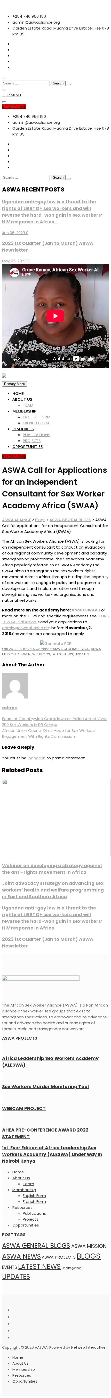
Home (18, 393)
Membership (24, 411)
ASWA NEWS (27, 654)
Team (28, 405)
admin (10, 708)
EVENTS (9, 1267)
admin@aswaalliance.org (26, 627)
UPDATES (82, 654)
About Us (22, 399)
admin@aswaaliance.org (36, 22)
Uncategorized (72, 1268)
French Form (36, 422)
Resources (23, 428)
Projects (32, 440)
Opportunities (27, 446)
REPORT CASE (14, 106)
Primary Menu (14, 384)
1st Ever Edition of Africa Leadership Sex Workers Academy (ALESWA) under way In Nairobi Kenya (52, 1154)
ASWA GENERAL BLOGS (71, 648)
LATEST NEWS (62, 654)
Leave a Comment (37, 648)
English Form (36, 416)
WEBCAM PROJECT (24, 1108)
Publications (36, 434)
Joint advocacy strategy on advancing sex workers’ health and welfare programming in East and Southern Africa (53, 890)
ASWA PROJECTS (59, 1257)
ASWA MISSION (88, 1246)
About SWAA (85, 610)
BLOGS (44, 654)
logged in (36, 758)
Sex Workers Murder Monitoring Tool (45, 1087)
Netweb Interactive (88, 1347)
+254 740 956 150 (29, 16)
